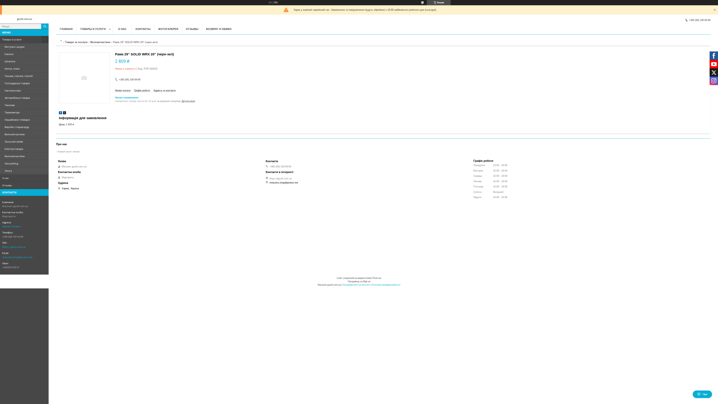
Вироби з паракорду (17, 127)
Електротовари (14, 149)
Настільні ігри (13, 90)
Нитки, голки (12, 68)
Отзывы (7, 185)
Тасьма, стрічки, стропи (19, 76)
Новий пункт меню (68, 151)
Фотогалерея (168, 28)
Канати (9, 54)
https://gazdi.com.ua (13, 247)
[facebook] (60, 113)
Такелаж (10, 105)
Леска (8, 170)
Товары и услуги (12, 39)
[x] (64, 113)
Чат (705, 394)
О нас (5, 178)
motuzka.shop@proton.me (17, 257)
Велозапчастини (15, 134)
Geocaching (11, 163)
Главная (66, 28)
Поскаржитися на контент (356, 285)
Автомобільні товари (17, 98)
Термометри (12, 112)
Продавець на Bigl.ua (359, 281)
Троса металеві (14, 141)
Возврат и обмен (218, 28)
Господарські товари (17, 83)
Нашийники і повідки (17, 119)
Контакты (143, 28)
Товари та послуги (76, 42)
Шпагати (10, 61)
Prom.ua (377, 278)
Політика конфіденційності (386, 285)
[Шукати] (45, 26)
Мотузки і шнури (14, 46)
